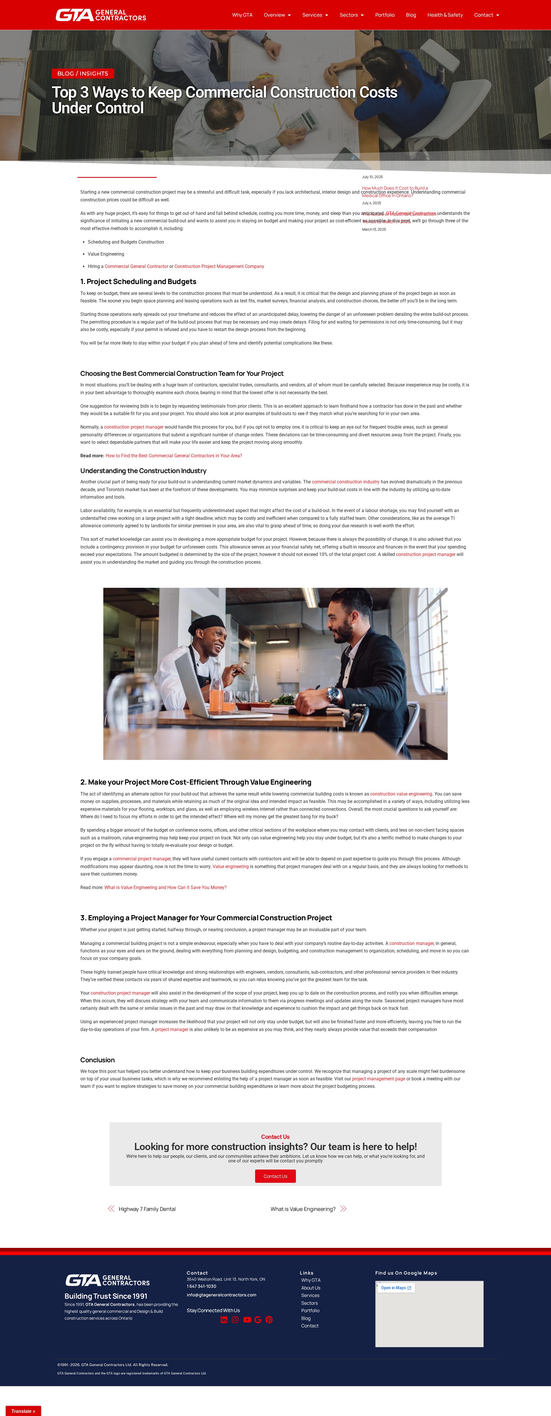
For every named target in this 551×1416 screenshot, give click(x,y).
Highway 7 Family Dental (147, 1209)
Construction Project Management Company (219, 266)
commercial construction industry (346, 482)
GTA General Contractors (411, 213)
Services (312, 14)
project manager (171, 1029)
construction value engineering (401, 794)
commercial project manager (141, 858)
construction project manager (134, 427)
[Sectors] (332, 1303)
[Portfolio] (332, 1310)
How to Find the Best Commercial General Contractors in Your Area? (174, 455)
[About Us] (332, 1287)
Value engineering (231, 866)
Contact (483, 14)
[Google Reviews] (257, 1317)
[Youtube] (246, 1317)
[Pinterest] (268, 1317)
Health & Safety (445, 14)
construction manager (411, 943)
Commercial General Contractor (136, 266)
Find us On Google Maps (406, 1273)
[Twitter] (212, 1317)
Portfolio (385, 14)
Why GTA (242, 14)
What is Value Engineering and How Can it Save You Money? (165, 887)
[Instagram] (235, 1317)
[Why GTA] (332, 1280)
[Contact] (332, 1325)
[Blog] (332, 1318)
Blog (411, 14)
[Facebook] (201, 1317)
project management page (378, 1079)
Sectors (349, 14)
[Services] (332, 1295)
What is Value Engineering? (303, 1209)
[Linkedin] (223, 1317)
